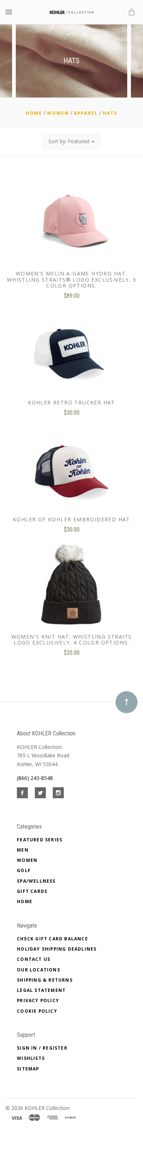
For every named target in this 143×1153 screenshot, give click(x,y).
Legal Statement (41, 990)
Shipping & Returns (45, 980)
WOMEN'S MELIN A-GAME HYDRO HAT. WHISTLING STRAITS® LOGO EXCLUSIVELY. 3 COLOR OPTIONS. (71, 279)
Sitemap (28, 1069)
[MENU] (10, 12)
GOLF (24, 870)
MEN (23, 850)
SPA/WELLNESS (36, 881)
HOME (24, 901)
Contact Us (33, 959)
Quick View (71, 224)
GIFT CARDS (32, 891)
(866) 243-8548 (35, 778)
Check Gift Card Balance (52, 939)
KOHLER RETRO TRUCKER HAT (71, 402)
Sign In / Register (42, 1048)
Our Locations (38, 970)
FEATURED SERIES (39, 840)
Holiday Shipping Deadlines (56, 949)
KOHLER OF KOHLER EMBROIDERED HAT (71, 519)
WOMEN (27, 860)
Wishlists (31, 1058)
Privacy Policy (38, 1000)
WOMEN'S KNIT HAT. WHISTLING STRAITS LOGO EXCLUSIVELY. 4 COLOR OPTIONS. (71, 639)
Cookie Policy (37, 1011)
